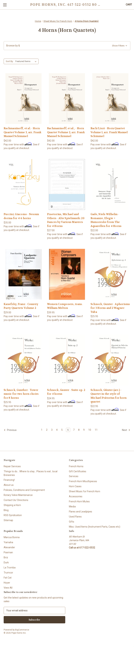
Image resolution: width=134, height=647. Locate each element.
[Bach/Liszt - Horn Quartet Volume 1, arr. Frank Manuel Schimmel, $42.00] (110, 98)
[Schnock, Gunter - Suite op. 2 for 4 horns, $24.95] (67, 360)
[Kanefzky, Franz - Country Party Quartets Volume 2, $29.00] (23, 274)
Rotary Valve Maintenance (18, 495)
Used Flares (75, 516)
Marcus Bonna (12, 537)
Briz (6, 557)
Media (72, 506)
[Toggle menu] (5, 5)
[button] (67, 45)
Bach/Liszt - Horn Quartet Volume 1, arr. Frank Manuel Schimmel (109, 132)
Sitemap (8, 520)
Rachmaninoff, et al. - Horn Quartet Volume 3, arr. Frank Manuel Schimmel (22, 132)
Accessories (75, 496)
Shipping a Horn (12, 505)
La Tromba (10, 567)
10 (89, 429)
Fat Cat (8, 577)
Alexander (9, 547)
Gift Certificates (77, 471)
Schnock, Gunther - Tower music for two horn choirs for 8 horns (21, 394)
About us (9, 485)
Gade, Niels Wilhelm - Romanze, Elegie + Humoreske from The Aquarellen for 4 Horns (106, 220)
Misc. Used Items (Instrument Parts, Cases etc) (94, 526)
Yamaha (8, 542)
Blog (6, 510)
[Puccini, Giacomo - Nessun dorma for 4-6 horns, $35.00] (23, 184)
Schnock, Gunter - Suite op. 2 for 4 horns (66, 392)
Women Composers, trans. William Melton (65, 306)
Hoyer (7, 582)
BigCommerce (22, 630)
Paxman (8, 552)
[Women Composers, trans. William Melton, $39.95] (67, 274)
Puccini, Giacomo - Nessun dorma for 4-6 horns (21, 216)
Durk (6, 562)
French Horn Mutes (79, 501)
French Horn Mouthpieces (83, 481)
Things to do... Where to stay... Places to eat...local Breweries (30, 473)
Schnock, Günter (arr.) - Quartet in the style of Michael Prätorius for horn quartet (109, 396)
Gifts (71, 521)
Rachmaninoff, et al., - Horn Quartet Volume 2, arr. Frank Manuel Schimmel (66, 132)
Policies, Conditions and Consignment (24, 490)
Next (125, 429)
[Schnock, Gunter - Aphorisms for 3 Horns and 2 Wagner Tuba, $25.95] (110, 274)
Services (73, 476)
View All (8, 587)
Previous (11, 429)
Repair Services (12, 466)
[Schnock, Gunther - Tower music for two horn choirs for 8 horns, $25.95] (23, 360)
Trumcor (8, 572)
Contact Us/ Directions (16, 500)
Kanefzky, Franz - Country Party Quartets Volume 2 (21, 306)
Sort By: (9, 61)
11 (96, 429)
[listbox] (26, 61)
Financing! (9, 480)
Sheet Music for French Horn (84, 491)
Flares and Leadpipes (80, 511)
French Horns (76, 466)
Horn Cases (75, 486)
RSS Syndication (13, 515)
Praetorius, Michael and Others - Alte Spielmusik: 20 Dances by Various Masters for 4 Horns (65, 220)
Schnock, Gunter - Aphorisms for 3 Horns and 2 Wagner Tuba (110, 308)
